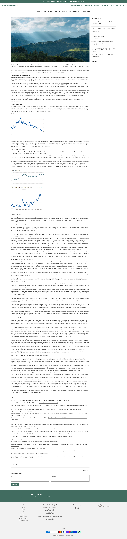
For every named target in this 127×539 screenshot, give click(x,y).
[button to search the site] (117, 5)
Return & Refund (23, 518)
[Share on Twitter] (14, 464)
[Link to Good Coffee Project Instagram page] (78, 508)
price (43, 407)
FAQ (23, 511)
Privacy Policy (23, 514)
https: (57, 456)
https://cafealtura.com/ (44, 402)
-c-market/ (55, 402)
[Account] (120, 5)
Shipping (23, 513)
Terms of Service (23, 516)
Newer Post (85, 470)
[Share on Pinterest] (16, 464)
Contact (23, 509)
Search (23, 507)
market (34, 411)
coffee (50, 402)
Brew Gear (96, 5)
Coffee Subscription (23, 520)
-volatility (46, 407)
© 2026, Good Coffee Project (58, 535)
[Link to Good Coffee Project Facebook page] (75, 508)
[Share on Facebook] (11, 464)
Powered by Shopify (69, 535)
